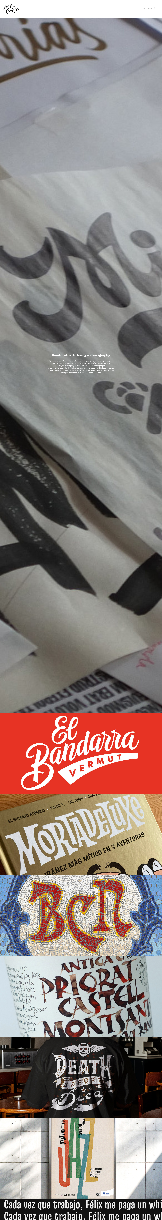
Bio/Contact (149, 8)
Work (143, 8)
